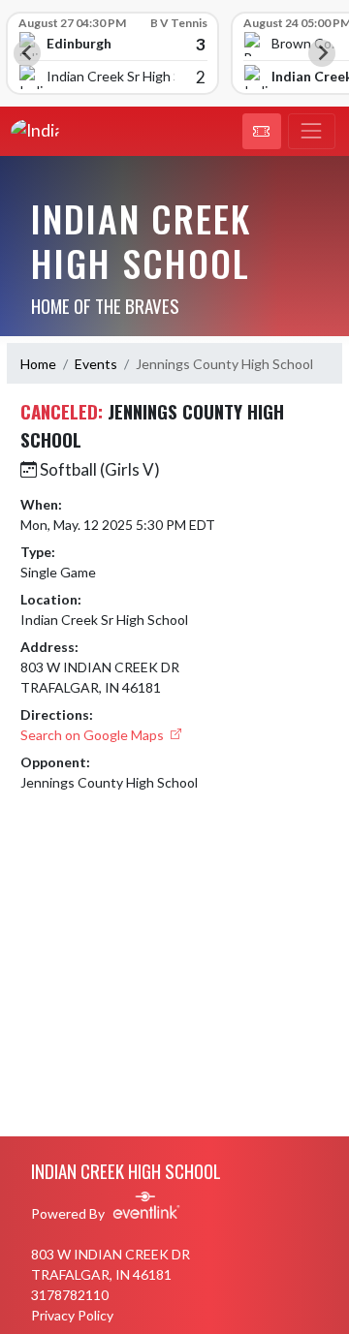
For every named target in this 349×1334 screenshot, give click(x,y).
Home (38, 364)
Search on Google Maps (93, 735)
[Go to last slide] (27, 53)
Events (96, 364)
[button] (261, 131)
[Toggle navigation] (311, 131)
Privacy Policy (72, 1315)
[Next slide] (321, 53)
